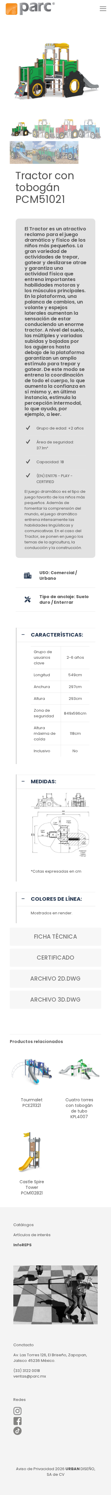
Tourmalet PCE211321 (32, 1102)
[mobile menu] (103, 9)
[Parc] (30, 8)
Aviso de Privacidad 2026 (40, 1469)
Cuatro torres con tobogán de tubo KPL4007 (79, 1108)
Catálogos (23, 1225)
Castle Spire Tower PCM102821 (32, 1187)
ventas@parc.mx (29, 1376)
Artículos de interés (32, 1235)
